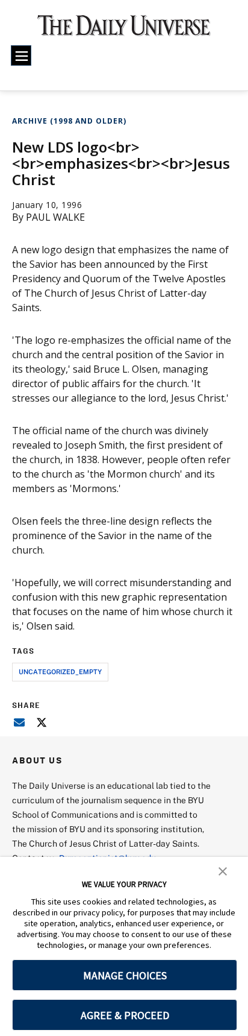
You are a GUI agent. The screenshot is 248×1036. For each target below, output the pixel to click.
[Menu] (21, 55)
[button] (223, 870)
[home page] (124, 30)
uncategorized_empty (60, 671)
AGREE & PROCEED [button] (125, 1015)
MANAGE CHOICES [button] (125, 975)
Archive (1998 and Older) (69, 121)
